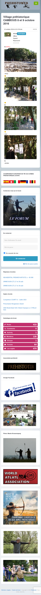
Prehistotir (33, 590)
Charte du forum (16, 590)
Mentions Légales (6, 590)
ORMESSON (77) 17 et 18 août (13, 281)
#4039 (35, 29)
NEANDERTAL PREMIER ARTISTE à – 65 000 (18, 277)
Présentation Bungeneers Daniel (13, 304)
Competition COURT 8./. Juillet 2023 (14, 300)
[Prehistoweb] (16, 7)
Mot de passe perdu (31, 264)
